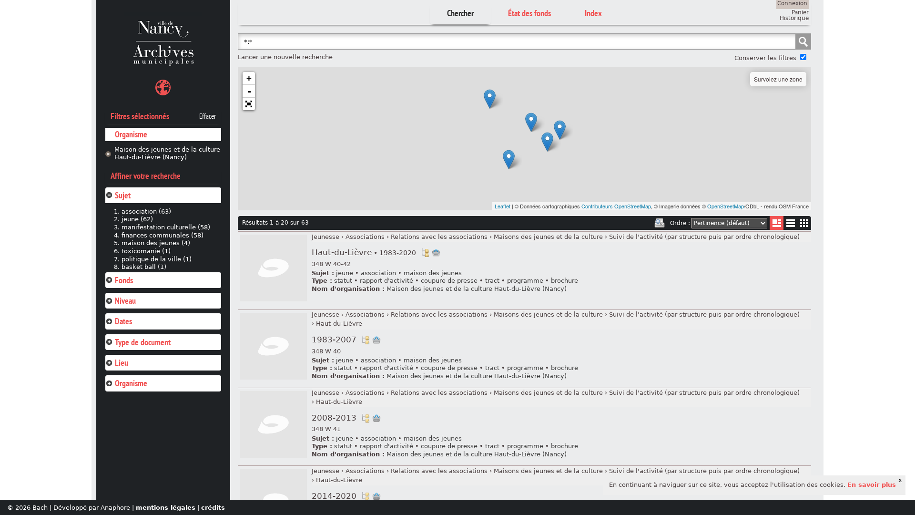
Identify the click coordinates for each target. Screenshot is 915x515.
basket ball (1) (144, 266)
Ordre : (680, 223)
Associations (365, 236)
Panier (800, 12)
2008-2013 (334, 417)
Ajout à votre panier (436, 252)
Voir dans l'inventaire (425, 252)
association (378, 273)
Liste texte (790, 225)
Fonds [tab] (124, 280)
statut (343, 280)
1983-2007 (334, 339)
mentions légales (165, 507)
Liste (776, 223)
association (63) (146, 211)
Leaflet (502, 206)
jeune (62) (137, 219)
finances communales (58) (162, 235)
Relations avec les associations (439, 236)
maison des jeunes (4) (156, 243)
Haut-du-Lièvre (364, 252)
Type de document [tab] (143, 342)
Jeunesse (325, 236)
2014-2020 (334, 496)
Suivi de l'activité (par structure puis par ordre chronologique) (704, 236)
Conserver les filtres (765, 58)
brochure (564, 280)
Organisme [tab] (131, 383)
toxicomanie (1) (146, 251)
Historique (794, 18)
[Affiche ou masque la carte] (163, 89)
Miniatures (804, 223)
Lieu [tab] (121, 362)
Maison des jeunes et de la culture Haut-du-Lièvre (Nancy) (167, 153)
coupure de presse (449, 280)
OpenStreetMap (725, 206)
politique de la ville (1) (157, 259)
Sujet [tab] (123, 195)
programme (525, 280)
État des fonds (529, 13)
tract (492, 280)
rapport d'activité (386, 280)
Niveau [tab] (125, 300)
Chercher (460, 13)
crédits (213, 507)
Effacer (207, 116)
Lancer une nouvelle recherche (285, 57)
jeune (344, 273)
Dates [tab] (123, 321)
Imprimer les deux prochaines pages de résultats (659, 223)
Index (593, 13)
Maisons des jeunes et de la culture (548, 236)
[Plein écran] (249, 104)
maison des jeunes (433, 273)
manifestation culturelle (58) (166, 227)
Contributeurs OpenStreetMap (616, 206)
